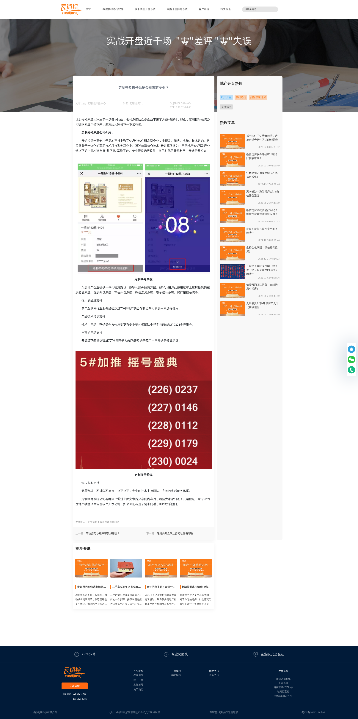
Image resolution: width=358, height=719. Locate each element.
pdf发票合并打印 (283, 695)
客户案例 (204, 9)
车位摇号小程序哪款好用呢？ (103, 533)
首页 (88, 9)
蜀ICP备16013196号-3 (313, 712)
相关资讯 (225, 9)
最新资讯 (214, 675)
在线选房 (138, 675)
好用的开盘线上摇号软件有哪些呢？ (175, 533)
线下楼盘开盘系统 (145, 9)
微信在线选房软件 (113, 9)
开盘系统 (283, 683)
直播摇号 (138, 684)
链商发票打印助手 (283, 687)
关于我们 (138, 689)
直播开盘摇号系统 (177, 9)
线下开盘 (138, 680)
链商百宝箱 (283, 691)
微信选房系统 (283, 678)
